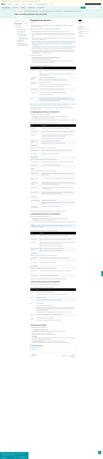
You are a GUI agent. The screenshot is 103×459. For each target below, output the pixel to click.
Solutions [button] (10, 4)
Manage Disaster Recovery (23, 38)
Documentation (6, 7)
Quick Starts (22, 7)
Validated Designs (31, 7)
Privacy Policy (4, 457)
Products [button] (17, 4)
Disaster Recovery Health (82, 36)
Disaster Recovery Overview (59, 31)
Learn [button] (51, 4)
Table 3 (74, 221)
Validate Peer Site (22, 36)
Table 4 (31, 284)
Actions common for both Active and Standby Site (84, 34)
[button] (99, 452)
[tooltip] (80, 20)
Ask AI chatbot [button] (12, 1)
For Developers (41, 7)
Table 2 (74, 119)
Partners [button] (30, 4)
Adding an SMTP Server (48, 52)
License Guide (15, 7)
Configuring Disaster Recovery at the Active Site (84, 29)
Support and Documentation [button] (41, 4)
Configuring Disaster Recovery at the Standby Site (84, 32)
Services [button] (23, 4)
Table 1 (71, 60)
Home (16, 11)
